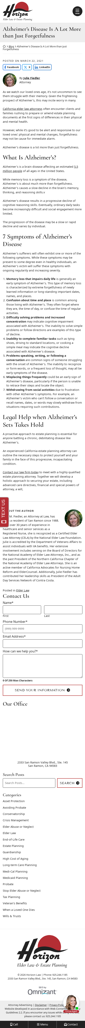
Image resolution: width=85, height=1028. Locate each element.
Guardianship (12, 852)
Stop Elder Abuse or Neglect (22, 890)
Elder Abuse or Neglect (18, 827)
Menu (77, 13)
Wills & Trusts (12, 916)
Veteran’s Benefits (15, 903)
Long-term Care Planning (20, 865)
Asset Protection (14, 801)
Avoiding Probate (14, 807)
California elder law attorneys (22, 109)
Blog (11, 46)
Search (67, 783)
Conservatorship (14, 814)
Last (47, 615)
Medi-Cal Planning (15, 871)
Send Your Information (40, 690)
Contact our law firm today (21, 472)
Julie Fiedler (31, 78)
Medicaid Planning (15, 878)
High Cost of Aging (15, 859)
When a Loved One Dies (19, 910)
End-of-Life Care (14, 839)
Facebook (11, 67)
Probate (8, 884)
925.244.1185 (53, 1016)
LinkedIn (41, 67)
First (5, 615)
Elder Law (22, 590)
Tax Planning (11, 897)
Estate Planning (13, 846)
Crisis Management (16, 820)
